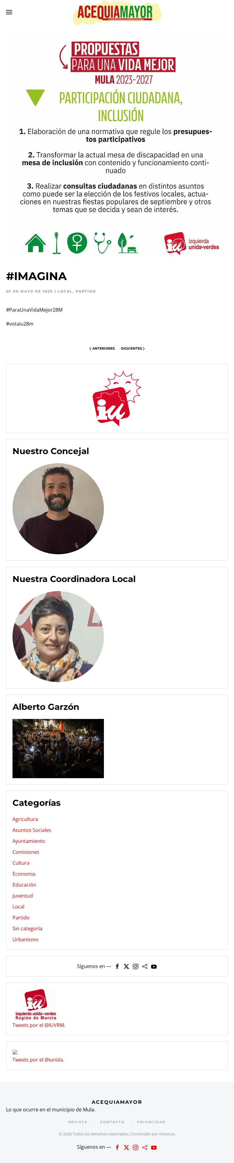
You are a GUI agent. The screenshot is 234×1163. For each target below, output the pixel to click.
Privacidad (151, 1122)
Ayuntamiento (28, 841)
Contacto (112, 1122)
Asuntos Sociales (31, 830)
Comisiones (25, 852)
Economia (23, 874)
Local (65, 291)
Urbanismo (25, 939)
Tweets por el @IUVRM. (38, 1025)
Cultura (21, 863)
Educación (24, 884)
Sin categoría (27, 928)
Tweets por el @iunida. (38, 1059)
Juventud (22, 895)
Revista (77, 1122)
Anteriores (103, 348)
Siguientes (131, 348)
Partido (86, 291)
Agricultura (25, 819)
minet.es (167, 1134)
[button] (9, 12)
